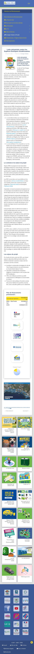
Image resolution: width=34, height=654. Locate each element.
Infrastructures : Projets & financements (16, 38)
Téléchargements (10, 41)
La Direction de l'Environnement (14, 17)
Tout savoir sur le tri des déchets (14, 23)
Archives (24, 645)
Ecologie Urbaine (24, 53)
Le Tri (7, 29)
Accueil (5, 645)
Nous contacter (22, 648)
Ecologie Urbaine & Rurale (12, 35)
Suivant (26, 411)
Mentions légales (9, 648)
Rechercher (8, 652)
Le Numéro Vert (9, 20)
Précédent (9, 411)
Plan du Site (14, 645)
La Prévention (9, 26)
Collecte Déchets (10, 32)
